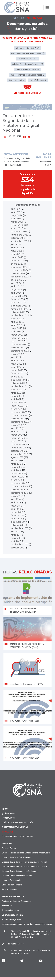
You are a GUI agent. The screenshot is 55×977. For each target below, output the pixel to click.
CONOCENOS (8, 843)
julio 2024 (16, 283)
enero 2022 (17, 376)
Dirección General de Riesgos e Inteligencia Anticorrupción (24, 862)
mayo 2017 (16, 538)
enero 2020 (17, 441)
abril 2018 (16, 509)
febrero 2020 (18, 438)
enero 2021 (17, 409)
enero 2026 (17, 228)
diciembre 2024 (19, 267)
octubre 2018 (18, 489)
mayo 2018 (16, 505)
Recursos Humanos (9, 889)
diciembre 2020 (19, 412)
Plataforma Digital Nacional (15, 827)
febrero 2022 (18, 373)
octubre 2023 (18, 312)
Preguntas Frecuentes (10, 910)
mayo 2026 (16, 215)
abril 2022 (16, 367)
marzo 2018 (17, 512)
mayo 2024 (17, 289)
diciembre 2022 (19, 344)
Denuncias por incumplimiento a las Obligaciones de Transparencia (27, 924)
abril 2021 (16, 399)
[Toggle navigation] (47, 7)
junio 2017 (16, 535)
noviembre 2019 (19, 447)
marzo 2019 (17, 473)
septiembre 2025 (20, 241)
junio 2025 (16, 247)
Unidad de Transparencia (11, 880)
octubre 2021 (18, 383)
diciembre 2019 (19, 444)
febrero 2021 (17, 405)
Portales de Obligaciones (11, 919)
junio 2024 (16, 286)
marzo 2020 (17, 435)
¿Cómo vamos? (8, 818)
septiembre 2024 (20, 276)
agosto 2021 (17, 389)
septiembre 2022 (20, 351)
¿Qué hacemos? (8, 813)
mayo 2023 (17, 328)
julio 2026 (16, 209)
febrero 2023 (18, 338)
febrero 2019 (17, 476)
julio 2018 (16, 499)
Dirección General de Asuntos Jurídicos (17, 875)
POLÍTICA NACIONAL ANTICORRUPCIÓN (17, 822)
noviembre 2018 (19, 486)
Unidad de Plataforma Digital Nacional (16, 857)
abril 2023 (16, 331)
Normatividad (7, 906)
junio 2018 (16, 502)
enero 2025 (17, 264)
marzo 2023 (17, 335)
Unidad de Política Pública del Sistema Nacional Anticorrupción (26, 853)
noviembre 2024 (19, 270)
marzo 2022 (17, 370)
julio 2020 (16, 428)
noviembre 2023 (19, 309)
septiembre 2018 (20, 493)
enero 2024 (17, 302)
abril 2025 (16, 254)
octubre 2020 (18, 418)
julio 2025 (16, 244)
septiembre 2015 (19, 544)
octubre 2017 (18, 525)
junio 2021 (16, 393)
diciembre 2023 (19, 305)
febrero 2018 (17, 515)
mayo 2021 (16, 396)
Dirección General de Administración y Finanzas (20, 871)
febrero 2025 (18, 260)
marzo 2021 (17, 402)
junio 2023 (16, 325)
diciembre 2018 (19, 483)
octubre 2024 (18, 273)
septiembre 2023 (20, 315)
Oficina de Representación (12, 885)
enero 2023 (17, 341)
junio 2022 (16, 360)
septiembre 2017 (19, 528)
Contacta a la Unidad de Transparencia (16, 901)
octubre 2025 (18, 238)
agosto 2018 (17, 496)
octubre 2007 (18, 547)
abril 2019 (16, 470)
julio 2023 (16, 322)
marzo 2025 (17, 257)
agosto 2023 (17, 318)
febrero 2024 (18, 299)
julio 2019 (16, 460)
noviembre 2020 (19, 415)
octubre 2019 (18, 451)
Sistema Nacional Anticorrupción (17, 836)
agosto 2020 (17, 425)
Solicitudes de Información (12, 915)
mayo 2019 (16, 467)
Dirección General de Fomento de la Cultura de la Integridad (24, 866)
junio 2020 (16, 431)
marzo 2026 (17, 222)
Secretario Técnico (9, 848)
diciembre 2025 (19, 231)
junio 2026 (16, 212)
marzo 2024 (17, 296)
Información (7, 832)
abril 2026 (16, 218)
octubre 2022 (18, 347)
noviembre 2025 (19, 234)
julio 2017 (16, 531)
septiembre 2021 (19, 386)
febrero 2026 (18, 225)
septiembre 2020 (20, 422)
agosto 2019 (17, 457)
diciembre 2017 (19, 522)
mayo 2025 (16, 251)
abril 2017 (16, 541)
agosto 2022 (17, 354)
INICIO (5, 809)
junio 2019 (16, 464)
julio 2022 (16, 357)
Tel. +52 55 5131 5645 (16, 944)
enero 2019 (17, 480)
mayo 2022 (17, 364)
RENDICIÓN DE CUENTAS (13, 896)
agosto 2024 (17, 280)
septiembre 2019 (19, 454)
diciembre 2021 (19, 380)
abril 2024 (16, 293)
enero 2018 (17, 518)
